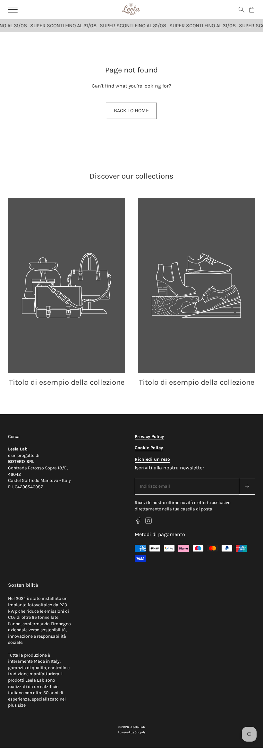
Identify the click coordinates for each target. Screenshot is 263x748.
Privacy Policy (149, 436)
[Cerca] (241, 9)
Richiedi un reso (152, 459)
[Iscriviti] (247, 486)
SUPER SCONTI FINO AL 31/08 (61, 25)
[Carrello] (252, 9)
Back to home (131, 110)
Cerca (14, 436)
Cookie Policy (149, 447)
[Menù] (13, 9)
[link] (66, 293)
